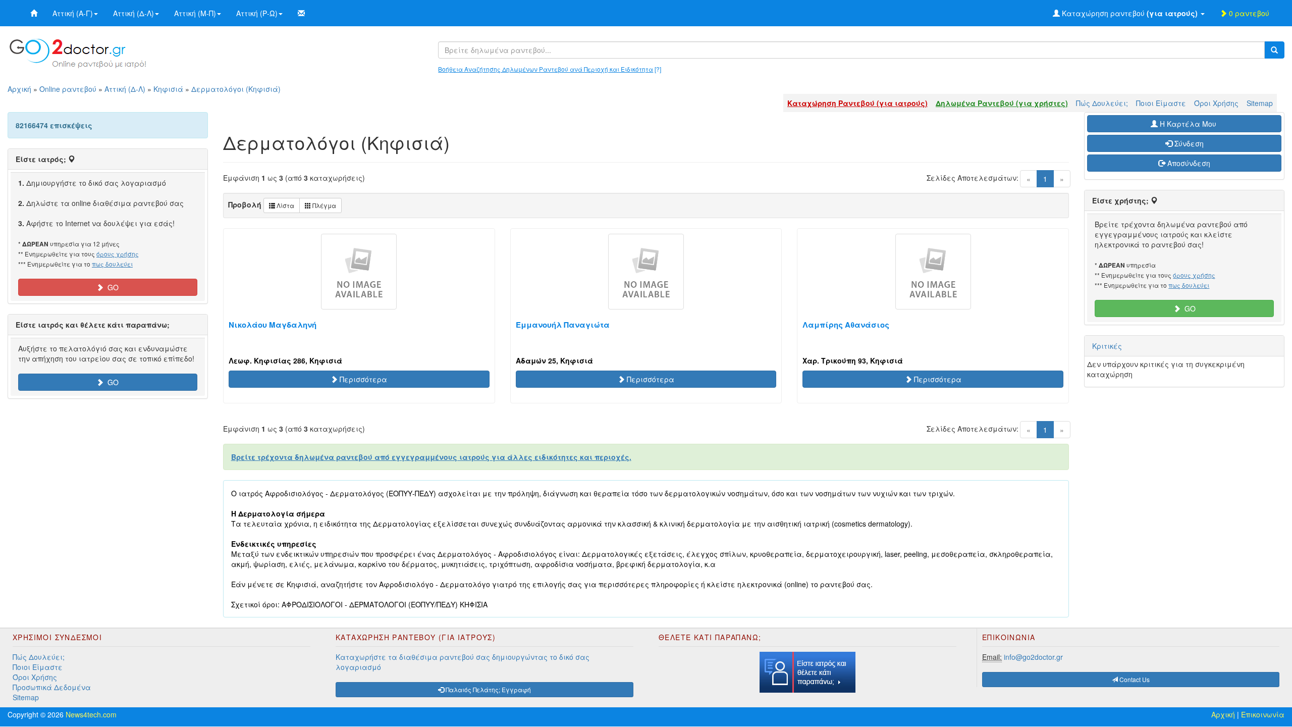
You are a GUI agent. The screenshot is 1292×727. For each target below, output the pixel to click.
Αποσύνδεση (1187, 163)
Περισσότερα (362, 379)
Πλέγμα (323, 205)
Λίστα (284, 205)
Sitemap (1260, 103)
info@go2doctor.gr (1033, 657)
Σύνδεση (1188, 143)
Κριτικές (1107, 346)
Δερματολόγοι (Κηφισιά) (236, 89)
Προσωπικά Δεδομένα (52, 687)
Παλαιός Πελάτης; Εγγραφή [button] (487, 689)
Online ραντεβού (67, 89)
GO (111, 287)
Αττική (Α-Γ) (72, 13)
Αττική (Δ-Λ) (133, 13)
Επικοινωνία (1262, 714)
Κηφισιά (168, 89)
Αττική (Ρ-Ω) (257, 13)
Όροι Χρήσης (1216, 103)
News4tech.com (91, 714)
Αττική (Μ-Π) (195, 13)
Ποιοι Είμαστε (1161, 103)
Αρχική (19, 89)
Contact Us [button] (1134, 679)
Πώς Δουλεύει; (1102, 103)
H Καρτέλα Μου (1188, 124)
